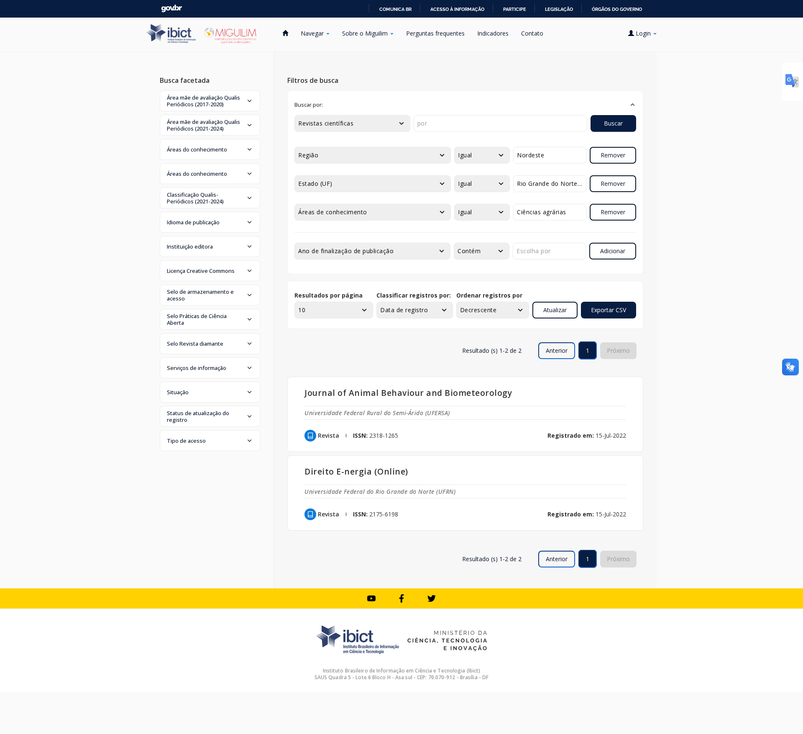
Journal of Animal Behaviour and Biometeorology (408, 392)
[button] (210, 101)
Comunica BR (395, 9)
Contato (532, 33)
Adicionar (612, 251)
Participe (514, 9)
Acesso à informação (457, 9)
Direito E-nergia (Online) (356, 471)
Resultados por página (328, 295)
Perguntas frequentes (435, 33)
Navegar (313, 33)
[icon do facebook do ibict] (401, 598)
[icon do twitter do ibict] (432, 598)
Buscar (613, 123)
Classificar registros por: (413, 295)
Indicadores (493, 33)
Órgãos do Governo (617, 9)
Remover (613, 155)
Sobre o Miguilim (365, 33)
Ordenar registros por (489, 295)
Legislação (559, 9)
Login (643, 33)
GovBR (171, 9)
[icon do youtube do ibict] (371, 598)
